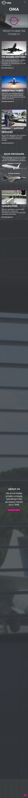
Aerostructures (12, 90)
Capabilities (9, 206)
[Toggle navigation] (25, 2)
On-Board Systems (14, 57)
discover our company (14, 510)
